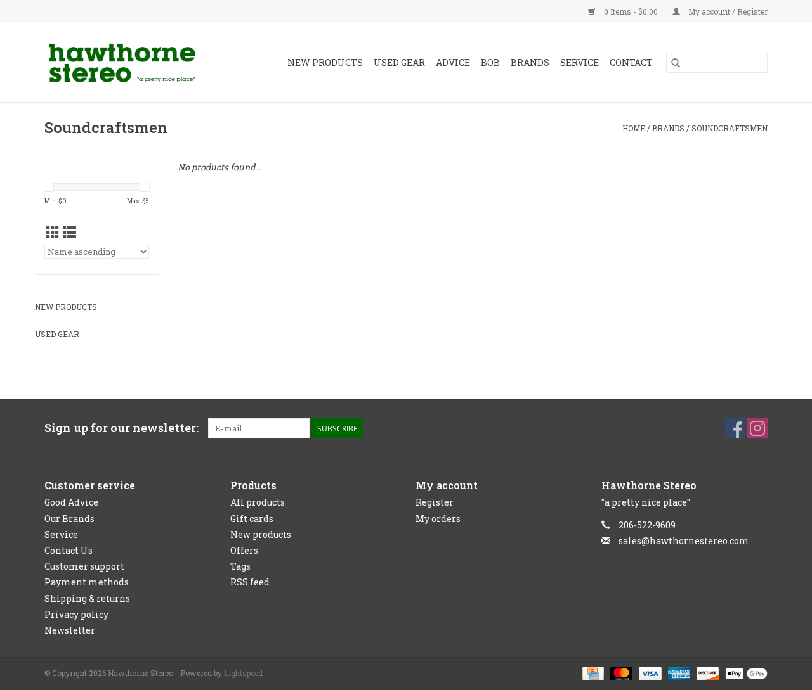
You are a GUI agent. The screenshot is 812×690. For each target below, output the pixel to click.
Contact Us (68, 550)
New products (260, 534)
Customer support (84, 566)
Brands (530, 62)
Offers (244, 550)
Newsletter (69, 630)
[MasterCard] (620, 672)
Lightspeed (243, 673)
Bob (490, 62)
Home (633, 128)
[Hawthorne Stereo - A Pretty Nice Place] (132, 62)
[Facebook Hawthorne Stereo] (735, 428)
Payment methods (86, 582)
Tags (240, 566)
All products (257, 502)
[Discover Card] (706, 672)
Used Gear (399, 62)
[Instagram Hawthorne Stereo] (757, 428)
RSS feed (250, 582)
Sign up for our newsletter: (121, 428)
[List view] (69, 232)
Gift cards (251, 519)
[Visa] (648, 672)
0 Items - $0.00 (631, 11)
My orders (438, 519)
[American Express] (678, 672)
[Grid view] (53, 232)
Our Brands (69, 519)
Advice (453, 62)
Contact (631, 62)
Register (435, 502)
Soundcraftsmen (729, 128)
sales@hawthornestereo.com (684, 541)
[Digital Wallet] (744, 672)
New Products (325, 62)
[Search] (675, 63)
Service (579, 62)
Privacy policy (76, 614)
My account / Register (727, 11)
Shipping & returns (87, 598)
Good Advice (71, 502)
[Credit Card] (592, 672)
